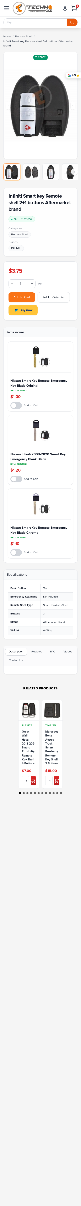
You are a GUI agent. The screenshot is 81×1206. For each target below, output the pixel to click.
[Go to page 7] (42, 793)
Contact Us (16, 660)
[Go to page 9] (50, 793)
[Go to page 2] (24, 793)
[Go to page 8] (46, 793)
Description (16, 651)
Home (7, 36)
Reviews (36, 651)
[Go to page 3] (27, 793)
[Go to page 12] (61, 793)
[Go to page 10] (54, 793)
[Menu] (6, 8)
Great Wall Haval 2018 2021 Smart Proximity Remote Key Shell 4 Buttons (29, 747)
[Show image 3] (50, 171)
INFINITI (16, 248)
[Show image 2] (31, 171)
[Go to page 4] (31, 793)
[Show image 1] (11, 171)
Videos (67, 651)
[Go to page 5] (35, 793)
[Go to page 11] (57, 793)
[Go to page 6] (39, 793)
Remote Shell (23, 36)
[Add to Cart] (33, 780)
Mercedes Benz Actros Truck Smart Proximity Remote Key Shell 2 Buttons (51, 747)
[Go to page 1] (20, 793)
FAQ (52, 651)
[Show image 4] (70, 171)
